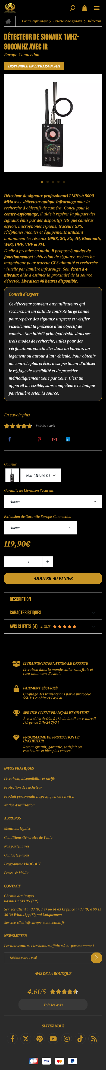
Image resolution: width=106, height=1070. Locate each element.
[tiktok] (80, 1038)
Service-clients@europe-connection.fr (34, 922)
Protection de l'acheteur (23, 787)
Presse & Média (16, 872)
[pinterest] (39, 1038)
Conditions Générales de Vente (28, 837)
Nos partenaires (16, 846)
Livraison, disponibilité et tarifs (29, 778)
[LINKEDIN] (68, 439)
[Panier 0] (84, 8)
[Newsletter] (96, 957)
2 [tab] (47, 182)
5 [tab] (64, 182)
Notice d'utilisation (19, 805)
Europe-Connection (21, 55)
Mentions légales (17, 828)
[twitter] (25, 1038)
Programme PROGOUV (22, 864)
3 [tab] (53, 182)
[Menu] (96, 8)
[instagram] (66, 1038)
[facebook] (12, 1038)
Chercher (73, 8)
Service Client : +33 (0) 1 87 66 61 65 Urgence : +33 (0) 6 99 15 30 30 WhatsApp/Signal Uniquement (52, 912)
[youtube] (53, 1038)
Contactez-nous (16, 855)
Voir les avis (53, 1005)
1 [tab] (42, 182)
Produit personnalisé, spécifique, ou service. (39, 796)
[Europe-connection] (36, 8)
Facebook (9, 439)
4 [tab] (58, 182)
